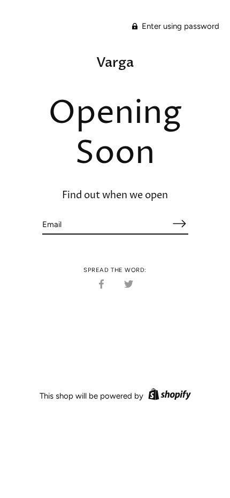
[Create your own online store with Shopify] (168, 396)
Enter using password (179, 26)
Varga (115, 62)
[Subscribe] (179, 223)
